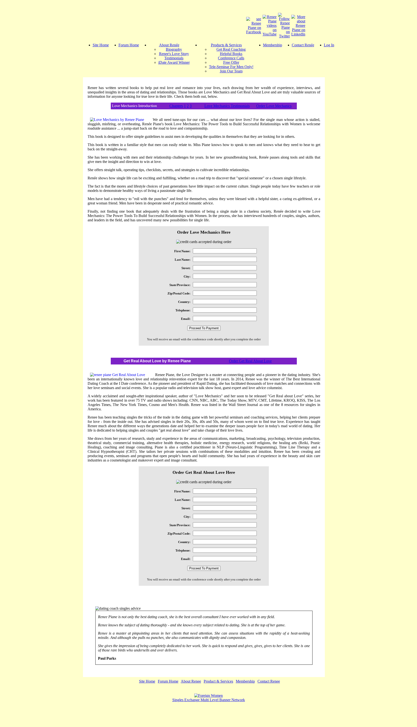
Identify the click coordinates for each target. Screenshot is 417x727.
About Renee (191, 681)
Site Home (101, 45)
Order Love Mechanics (274, 106)
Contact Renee (268, 681)
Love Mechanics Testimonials (227, 106)
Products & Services (226, 45)
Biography (174, 49)
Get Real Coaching (231, 49)
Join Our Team (231, 71)
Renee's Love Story (174, 54)
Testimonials (173, 58)
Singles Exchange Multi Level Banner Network (208, 700)
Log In (329, 45)
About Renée (169, 45)
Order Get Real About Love (250, 361)
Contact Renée (303, 45)
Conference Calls (231, 58)
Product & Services (218, 681)
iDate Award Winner (174, 62)
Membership (272, 45)
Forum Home (128, 45)
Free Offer (231, 62)
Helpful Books (231, 54)
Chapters (176, 106)
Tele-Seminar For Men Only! (231, 67)
